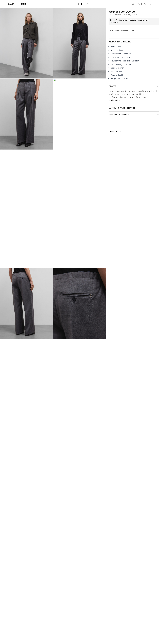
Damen (11, 4)
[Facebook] (117, 132)
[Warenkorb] (145, 4)
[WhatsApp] (121, 132)
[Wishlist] (150, 4)
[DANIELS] (80, 4)
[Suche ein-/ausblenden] (133, 4)
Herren (23, 4)
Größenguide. (114, 100)
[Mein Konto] (139, 4)
